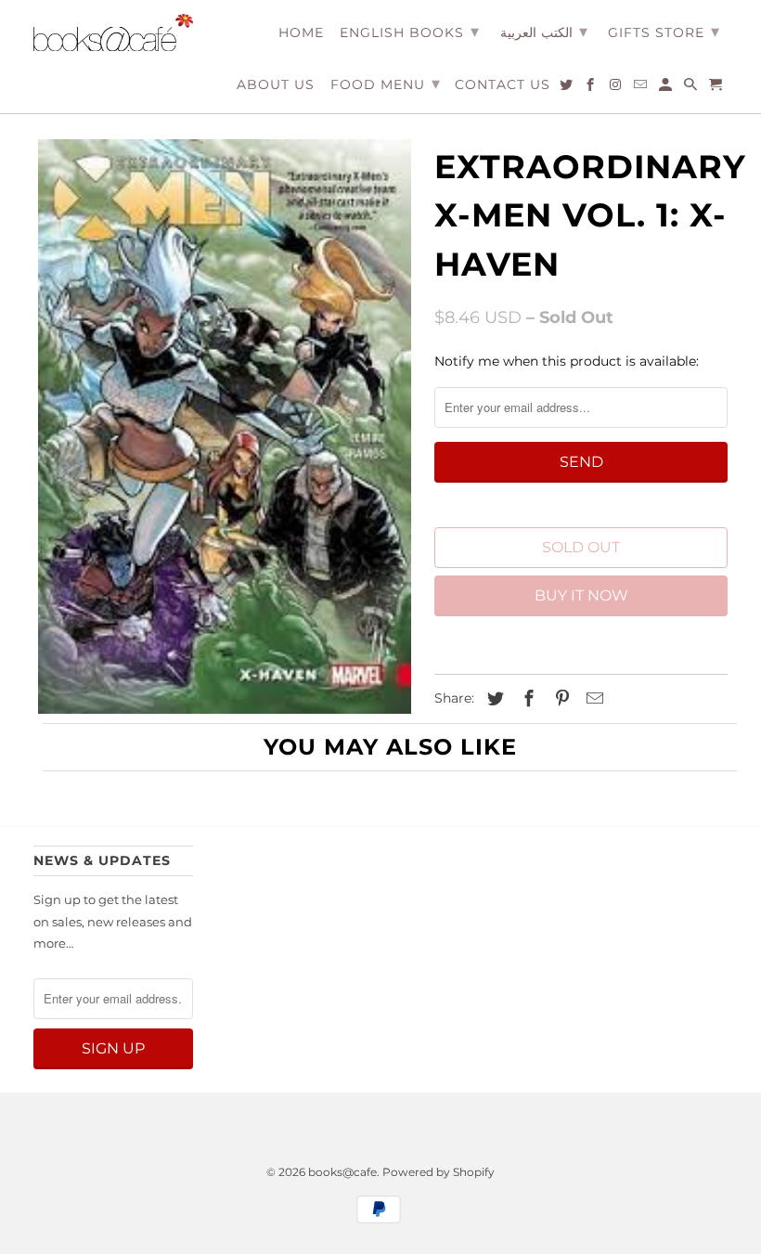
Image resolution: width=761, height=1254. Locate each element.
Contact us (502, 85)
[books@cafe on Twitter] (567, 88)
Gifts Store (664, 31)
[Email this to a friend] (592, 699)
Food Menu (385, 83)
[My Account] (667, 88)
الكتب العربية (543, 31)
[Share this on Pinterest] (559, 699)
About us (276, 85)
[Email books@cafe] (642, 88)
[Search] (692, 88)
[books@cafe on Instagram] (617, 88)
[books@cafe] (113, 32)
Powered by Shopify (438, 1172)
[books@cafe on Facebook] (592, 88)
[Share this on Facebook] (526, 699)
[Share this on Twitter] (493, 699)
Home (301, 33)
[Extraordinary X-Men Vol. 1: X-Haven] (224, 427)
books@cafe (342, 1172)
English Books (410, 31)
